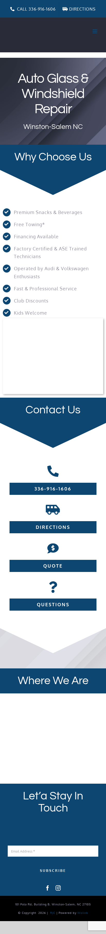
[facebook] (47, 888)
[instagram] (58, 888)
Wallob (82, 913)
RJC (52, 913)
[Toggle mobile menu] (95, 31)
